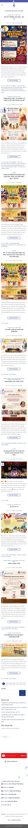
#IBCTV (14, 244)
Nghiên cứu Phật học (19, 378)
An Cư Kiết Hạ (23, 554)
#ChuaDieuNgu (16, 243)
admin (21, 23)
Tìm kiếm (3, 688)
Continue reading (14, 80)
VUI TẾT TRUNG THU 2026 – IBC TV (14, 18)
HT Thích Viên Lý (8, 628)
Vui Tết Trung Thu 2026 (14, 90)
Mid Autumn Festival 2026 (19, 87)
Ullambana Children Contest (11, 166)
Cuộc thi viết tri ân (7, 165)
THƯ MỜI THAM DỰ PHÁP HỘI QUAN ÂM (14, 330)
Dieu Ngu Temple (6, 87)
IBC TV (12, 87)
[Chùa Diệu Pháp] (14, 5)
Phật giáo (9, 556)
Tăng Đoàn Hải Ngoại (15, 791)
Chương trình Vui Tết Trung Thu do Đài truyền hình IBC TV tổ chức (14, 453)
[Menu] (2, 5)
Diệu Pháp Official (12, 801)
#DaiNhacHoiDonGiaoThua (7, 244)
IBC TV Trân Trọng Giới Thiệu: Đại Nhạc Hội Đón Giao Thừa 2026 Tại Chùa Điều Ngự (14, 254)
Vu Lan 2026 (19, 166)
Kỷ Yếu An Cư (14, 506)
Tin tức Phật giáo (16, 15)
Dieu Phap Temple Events (16, 165)
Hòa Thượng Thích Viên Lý (16, 784)
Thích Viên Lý (15, 628)
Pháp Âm (11, 787)
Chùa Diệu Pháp (13, 163)
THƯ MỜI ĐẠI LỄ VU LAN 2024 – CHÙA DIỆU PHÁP (14, 636)
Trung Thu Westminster (13, 89)
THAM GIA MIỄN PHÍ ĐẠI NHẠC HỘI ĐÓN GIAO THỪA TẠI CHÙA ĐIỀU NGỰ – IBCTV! (14, 176)
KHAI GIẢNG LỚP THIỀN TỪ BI (14, 381)
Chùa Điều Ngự (20, 244)
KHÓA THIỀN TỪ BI (14, 563)
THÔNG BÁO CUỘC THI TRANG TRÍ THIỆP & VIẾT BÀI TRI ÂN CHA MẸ (14, 99)
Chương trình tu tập (8, 378)
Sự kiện (9, 15)
